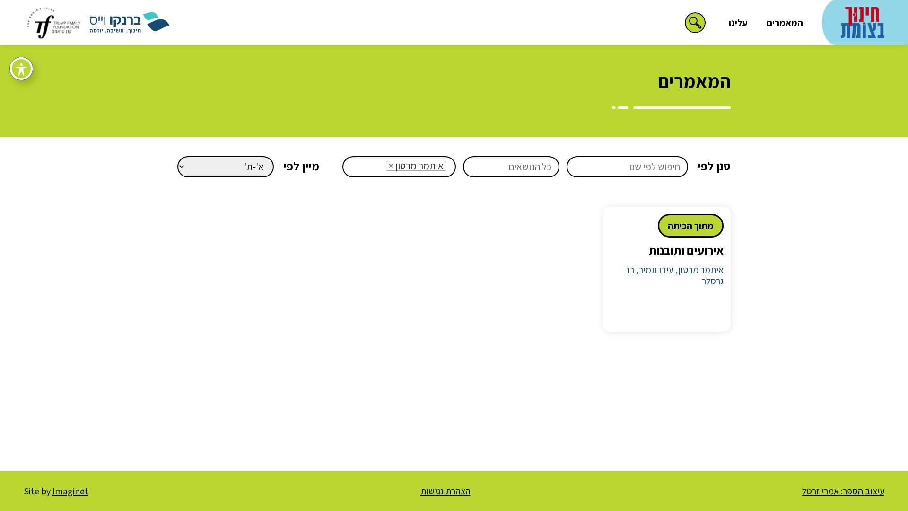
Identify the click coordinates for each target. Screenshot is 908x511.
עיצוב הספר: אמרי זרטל (843, 491)
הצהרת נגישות (445, 491)
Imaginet (70, 491)
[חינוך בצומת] (862, 21)
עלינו (738, 23)
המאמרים (785, 23)
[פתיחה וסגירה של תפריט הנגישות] (21, 68)
